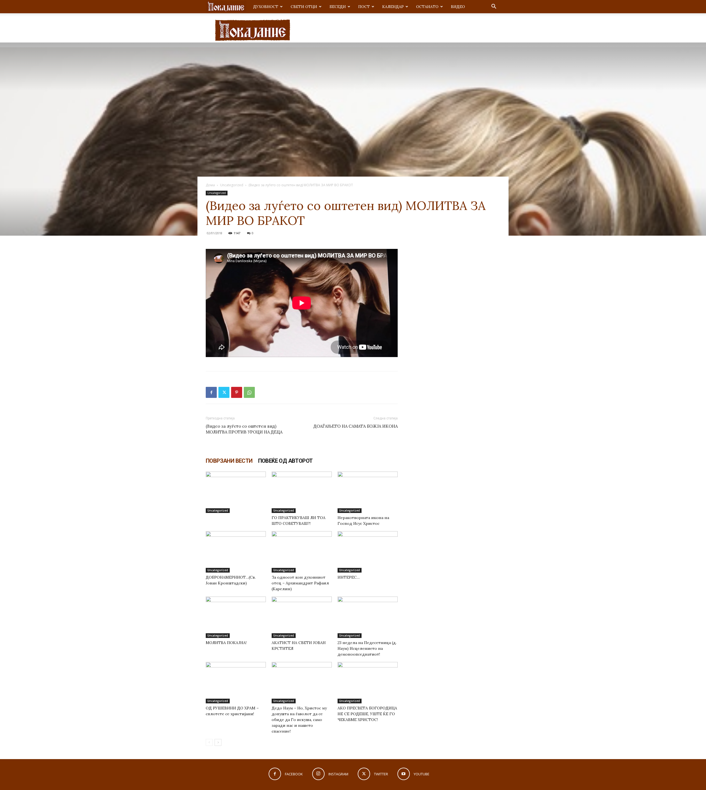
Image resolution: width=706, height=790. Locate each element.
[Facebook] (211, 392)
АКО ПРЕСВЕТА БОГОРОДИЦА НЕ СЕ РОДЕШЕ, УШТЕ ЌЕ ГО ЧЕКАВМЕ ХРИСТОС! (367, 714)
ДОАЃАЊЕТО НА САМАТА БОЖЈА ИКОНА (356, 426)
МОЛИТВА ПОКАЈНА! (226, 642)
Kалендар (393, 6)
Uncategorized (231, 185)
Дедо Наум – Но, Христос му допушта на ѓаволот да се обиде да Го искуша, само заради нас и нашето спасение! (299, 720)
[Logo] (226, 7)
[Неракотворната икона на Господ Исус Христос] (368, 492)
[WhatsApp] (249, 392)
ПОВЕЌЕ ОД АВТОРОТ (285, 460)
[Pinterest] (236, 392)
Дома (210, 185)
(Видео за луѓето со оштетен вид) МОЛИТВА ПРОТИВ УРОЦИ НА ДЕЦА (244, 429)
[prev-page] (209, 742)
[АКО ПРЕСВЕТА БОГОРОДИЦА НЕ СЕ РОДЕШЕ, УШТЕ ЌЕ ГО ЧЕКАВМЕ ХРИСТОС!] (368, 682)
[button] (493, 7)
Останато (427, 6)
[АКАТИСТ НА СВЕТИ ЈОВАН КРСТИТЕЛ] (302, 617)
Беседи (338, 6)
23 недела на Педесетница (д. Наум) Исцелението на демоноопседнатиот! (367, 648)
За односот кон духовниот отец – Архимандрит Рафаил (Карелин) (300, 583)
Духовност (265, 6)
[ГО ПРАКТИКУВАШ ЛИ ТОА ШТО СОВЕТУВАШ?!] (302, 492)
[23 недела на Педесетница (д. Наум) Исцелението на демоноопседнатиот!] (368, 617)
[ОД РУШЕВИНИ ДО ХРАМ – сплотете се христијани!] (236, 682)
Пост (364, 6)
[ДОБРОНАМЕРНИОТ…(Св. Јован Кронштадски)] (236, 552)
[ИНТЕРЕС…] (368, 552)
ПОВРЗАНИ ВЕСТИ (229, 460)
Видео (458, 6)
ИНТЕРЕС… (349, 577)
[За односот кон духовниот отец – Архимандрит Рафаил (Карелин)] (302, 552)
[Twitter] (223, 392)
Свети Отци (304, 6)
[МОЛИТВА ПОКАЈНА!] (236, 617)
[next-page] (218, 742)
